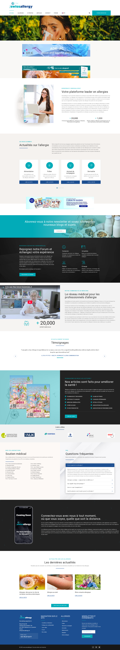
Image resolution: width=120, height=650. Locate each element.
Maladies (64, 632)
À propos (30, 13)
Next (104, 356)
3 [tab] (61, 187)
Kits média (44, 632)
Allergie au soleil (52, 592)
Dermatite (91, 171)
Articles (39, 13)
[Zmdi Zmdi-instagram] (96, 647)
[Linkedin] (99, 647)
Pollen (49, 171)
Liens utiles (44, 627)
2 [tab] (59, 187)
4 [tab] (62, 187)
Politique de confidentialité (48, 625)
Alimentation (29, 171)
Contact (47, 13)
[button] (52, 57)
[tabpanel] (28, 172)
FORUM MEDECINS (101, 12)
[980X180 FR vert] (56, 71)
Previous (15, 356)
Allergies (21, 13)
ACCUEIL (11, 13)
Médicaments (65, 630)
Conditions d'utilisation (47, 622)
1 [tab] (57, 187)
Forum (56, 13)
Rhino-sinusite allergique (83, 592)
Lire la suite (23, 597)
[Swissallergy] (17, 5)
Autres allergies (65, 635)
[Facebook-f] (93, 647)
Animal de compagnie (70, 172)
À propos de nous (13, 34)
